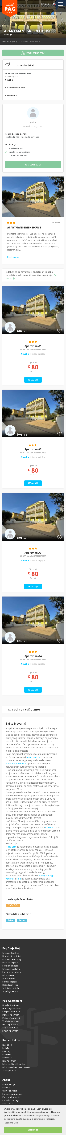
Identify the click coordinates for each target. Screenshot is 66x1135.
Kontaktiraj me (33, 164)
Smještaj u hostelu (10, 988)
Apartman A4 (33, 656)
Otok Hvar (7, 1054)
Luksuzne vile (8, 975)
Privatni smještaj (9, 981)
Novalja (8, 34)
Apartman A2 (33, 449)
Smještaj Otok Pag (10, 953)
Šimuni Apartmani (10, 1030)
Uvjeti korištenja (9, 1090)
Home (5, 41)
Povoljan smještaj (10, 965)
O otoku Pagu (8, 1084)
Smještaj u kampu (10, 991)
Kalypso (52, 875)
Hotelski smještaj (10, 985)
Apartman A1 (33, 346)
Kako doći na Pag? (10, 1100)
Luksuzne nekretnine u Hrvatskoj (17, 1067)
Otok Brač (7, 1057)
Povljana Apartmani (11, 1011)
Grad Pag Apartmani (11, 1008)
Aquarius (10, 878)
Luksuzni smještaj (10, 962)
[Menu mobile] (60, 4)
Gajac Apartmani (10, 1024)
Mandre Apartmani (11, 1014)
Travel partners (9, 1070)
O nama (6, 1087)
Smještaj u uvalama (11, 969)
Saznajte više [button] (11, 1122)
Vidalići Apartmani (10, 1021)
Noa (18, 878)
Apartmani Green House (33, 349)
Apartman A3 (33, 552)
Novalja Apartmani (10, 1005)
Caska (22, 920)
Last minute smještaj (11, 959)
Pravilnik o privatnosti (12, 1094)
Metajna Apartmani (11, 1018)
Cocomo (49, 827)
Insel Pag (6, 1051)
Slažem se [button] (33, 1130)
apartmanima (33, 757)
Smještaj (13, 41)
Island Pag (7, 1045)
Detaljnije (33, 379)
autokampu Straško (16, 763)
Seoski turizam (9, 978)
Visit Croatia (7, 1103)
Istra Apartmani (9, 1061)
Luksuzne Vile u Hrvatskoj (13, 1064)
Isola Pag (6, 1048)
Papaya (43, 875)
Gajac (10, 920)
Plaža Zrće (11, 846)
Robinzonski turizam (11, 972)
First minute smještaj (11, 956)
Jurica (33, 122)
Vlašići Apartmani (10, 1027)
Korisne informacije (11, 1097)
